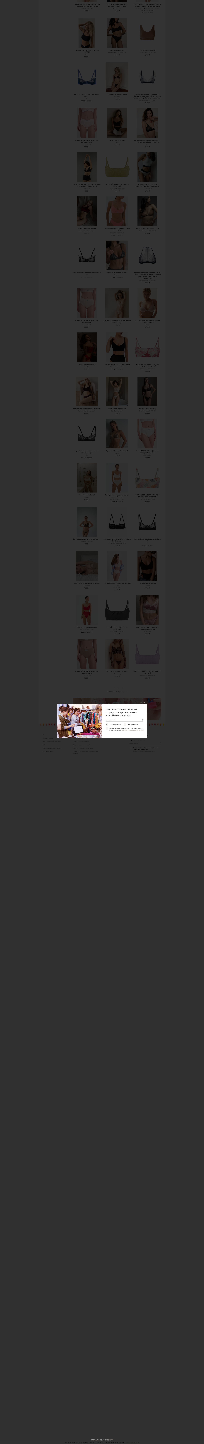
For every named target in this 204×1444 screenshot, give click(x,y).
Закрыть (142, 702)
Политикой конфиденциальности (132, 730)
